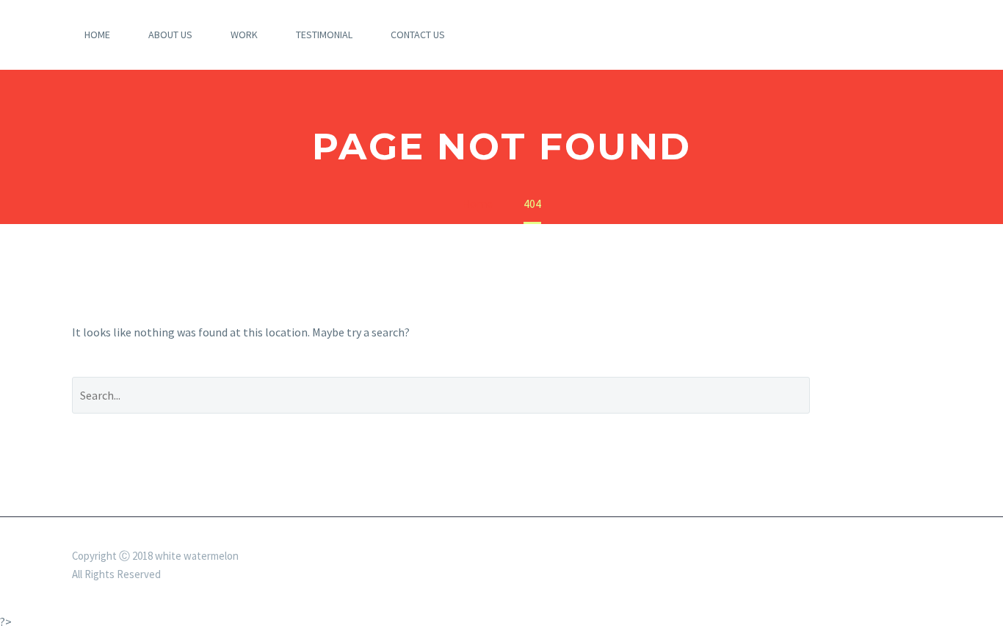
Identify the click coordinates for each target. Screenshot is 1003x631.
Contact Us (418, 34)
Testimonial (324, 34)
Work (244, 34)
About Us (170, 34)
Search (881, 394)
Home (97, 34)
